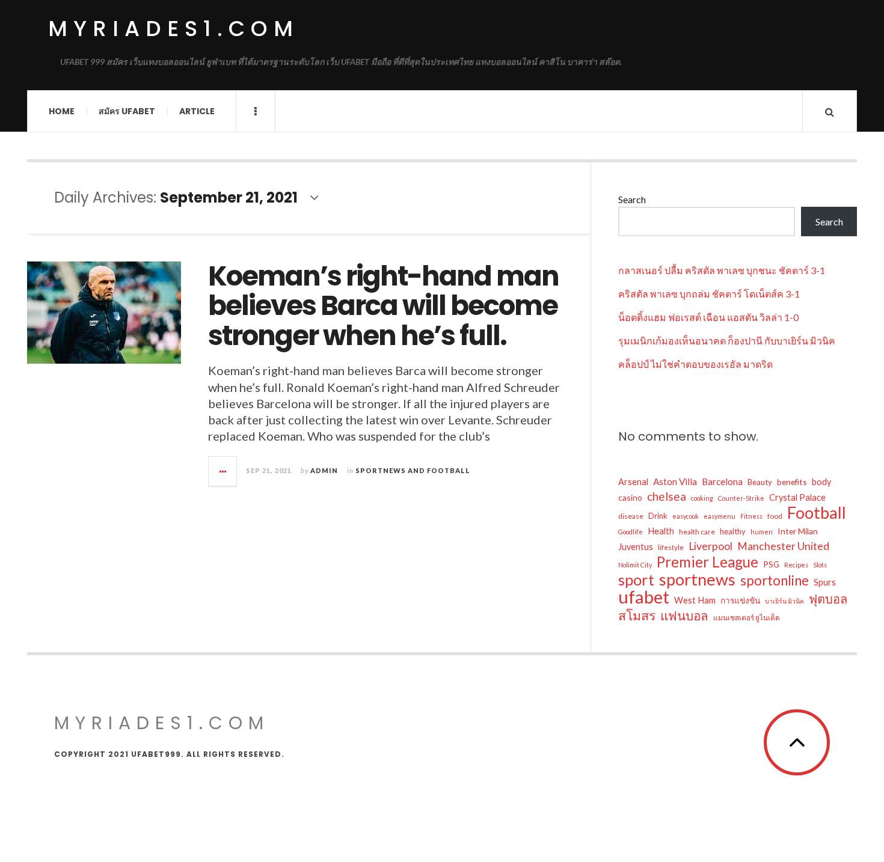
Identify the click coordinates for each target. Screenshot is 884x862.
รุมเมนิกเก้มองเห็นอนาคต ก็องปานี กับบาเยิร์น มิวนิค (726, 340)
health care (697, 531)
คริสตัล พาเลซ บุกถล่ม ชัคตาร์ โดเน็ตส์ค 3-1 (709, 293)
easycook (685, 516)
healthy (733, 531)
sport (636, 579)
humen (761, 532)
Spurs (825, 582)
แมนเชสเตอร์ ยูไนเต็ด (746, 617)
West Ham (695, 600)
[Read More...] (223, 471)
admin (324, 470)
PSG (771, 564)
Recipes (796, 565)
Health (661, 531)
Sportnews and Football (412, 470)
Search (632, 199)
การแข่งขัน (740, 600)
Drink (658, 516)
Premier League (707, 562)
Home (62, 111)
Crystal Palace (797, 497)
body (821, 482)
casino (630, 497)
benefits (792, 482)
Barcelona (722, 481)
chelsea (666, 496)
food (774, 516)
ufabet (643, 597)
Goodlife (630, 532)
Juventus (635, 547)
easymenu (719, 516)
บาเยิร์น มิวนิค (784, 601)
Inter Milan (798, 531)
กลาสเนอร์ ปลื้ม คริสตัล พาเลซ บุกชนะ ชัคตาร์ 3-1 (721, 270)
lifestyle (671, 547)
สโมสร (636, 615)
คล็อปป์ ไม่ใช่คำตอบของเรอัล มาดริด (695, 364)
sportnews (697, 579)
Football (816, 513)
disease (630, 516)
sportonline (774, 580)
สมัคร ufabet (127, 111)
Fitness (751, 516)
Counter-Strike (741, 498)
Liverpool (710, 546)
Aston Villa (675, 481)
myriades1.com (173, 28)
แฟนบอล (684, 615)
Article (197, 111)
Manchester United (783, 546)
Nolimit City (635, 565)
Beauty (759, 482)
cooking (702, 498)
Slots (820, 565)
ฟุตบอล (828, 598)
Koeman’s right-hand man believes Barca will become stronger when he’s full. (383, 306)
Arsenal (633, 482)
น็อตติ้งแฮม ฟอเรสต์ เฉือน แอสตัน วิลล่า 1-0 (708, 317)
